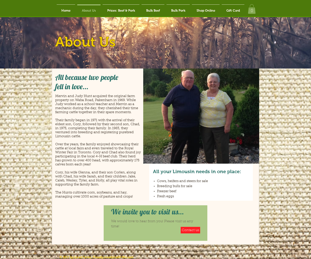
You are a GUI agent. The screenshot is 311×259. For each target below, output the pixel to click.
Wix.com (127, 257)
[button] (252, 9)
